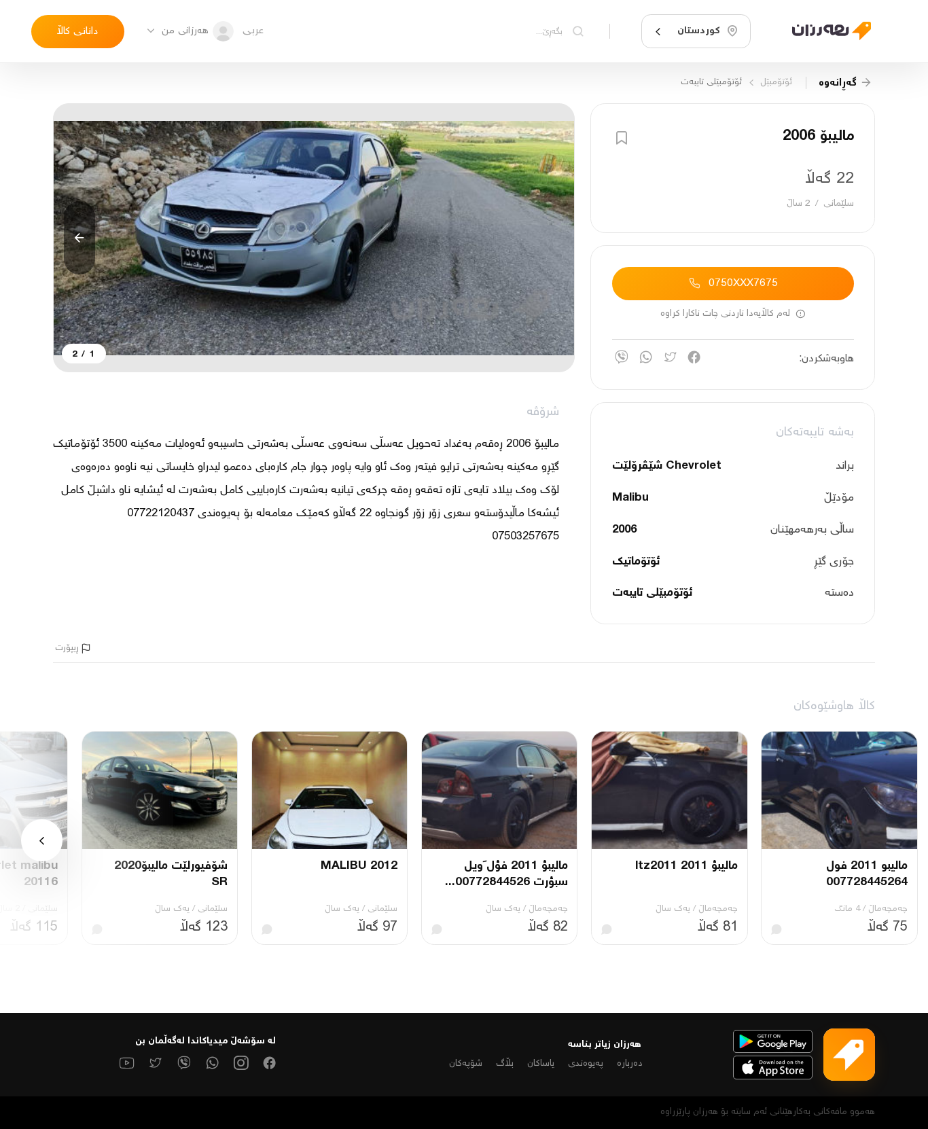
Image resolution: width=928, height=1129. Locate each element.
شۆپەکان (465, 1064)
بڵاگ (505, 1064)
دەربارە (630, 1064)
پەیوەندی (585, 1064)
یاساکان (540, 1064)
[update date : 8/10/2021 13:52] (824, 31)
